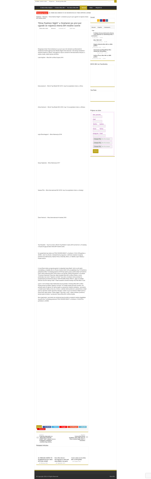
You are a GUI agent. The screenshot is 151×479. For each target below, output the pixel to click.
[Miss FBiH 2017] (92, 40)
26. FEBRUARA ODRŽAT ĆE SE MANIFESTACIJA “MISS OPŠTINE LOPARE (70, 12)
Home (37, 7)
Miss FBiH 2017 (98, 40)
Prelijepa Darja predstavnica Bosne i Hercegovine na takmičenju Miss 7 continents (102, 34)
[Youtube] (104, 1)
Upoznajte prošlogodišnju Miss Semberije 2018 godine (102, 50)
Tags (93, 30)
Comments (107, 27)
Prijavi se (51, 1)
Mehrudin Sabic (43, 28)
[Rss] (101, 1)
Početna (38, 17)
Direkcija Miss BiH (61, 1)
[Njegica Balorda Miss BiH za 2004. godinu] (92, 44)
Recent (94, 27)
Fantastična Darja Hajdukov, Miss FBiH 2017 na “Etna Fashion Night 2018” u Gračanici (77, 437)
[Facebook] (103, 1)
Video (91, 7)
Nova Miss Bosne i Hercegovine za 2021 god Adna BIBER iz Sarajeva (62, 459)
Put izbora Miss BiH (72, 7)
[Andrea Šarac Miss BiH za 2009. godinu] (92, 55)
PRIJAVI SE (99, 7)
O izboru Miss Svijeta (46, 7)
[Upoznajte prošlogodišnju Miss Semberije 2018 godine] (92, 50)
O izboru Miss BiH (60, 7)
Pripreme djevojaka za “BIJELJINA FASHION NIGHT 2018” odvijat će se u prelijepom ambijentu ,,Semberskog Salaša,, (47, 438)
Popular (100, 27)
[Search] (115, 1)
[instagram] (106, 1)
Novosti (84, 7)
